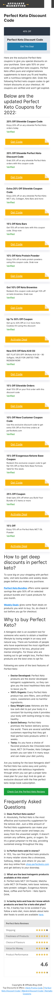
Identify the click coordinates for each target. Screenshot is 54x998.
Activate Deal (19, 339)
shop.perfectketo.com (37, 864)
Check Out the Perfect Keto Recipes (26, 791)
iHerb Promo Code (34, 988)
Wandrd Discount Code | (33, 991)
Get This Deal (27, 46)
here (41, 914)
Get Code (17, 141)
